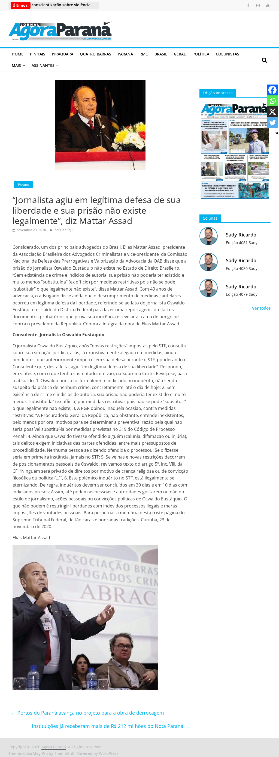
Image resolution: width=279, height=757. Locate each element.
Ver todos (261, 308)
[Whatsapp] (272, 100)
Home (17, 54)
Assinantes (43, 65)
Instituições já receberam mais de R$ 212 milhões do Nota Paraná (111, 726)
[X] (272, 111)
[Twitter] (272, 122)
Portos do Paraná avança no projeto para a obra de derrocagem (87, 712)
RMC (144, 54)
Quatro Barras (95, 54)
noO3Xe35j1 (63, 230)
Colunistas (227, 54)
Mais (16, 65)
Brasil (160, 54)
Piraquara (62, 54)
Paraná (125, 54)
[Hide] (277, 133)
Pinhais (37, 54)
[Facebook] (272, 90)
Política (200, 54)
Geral (180, 54)
